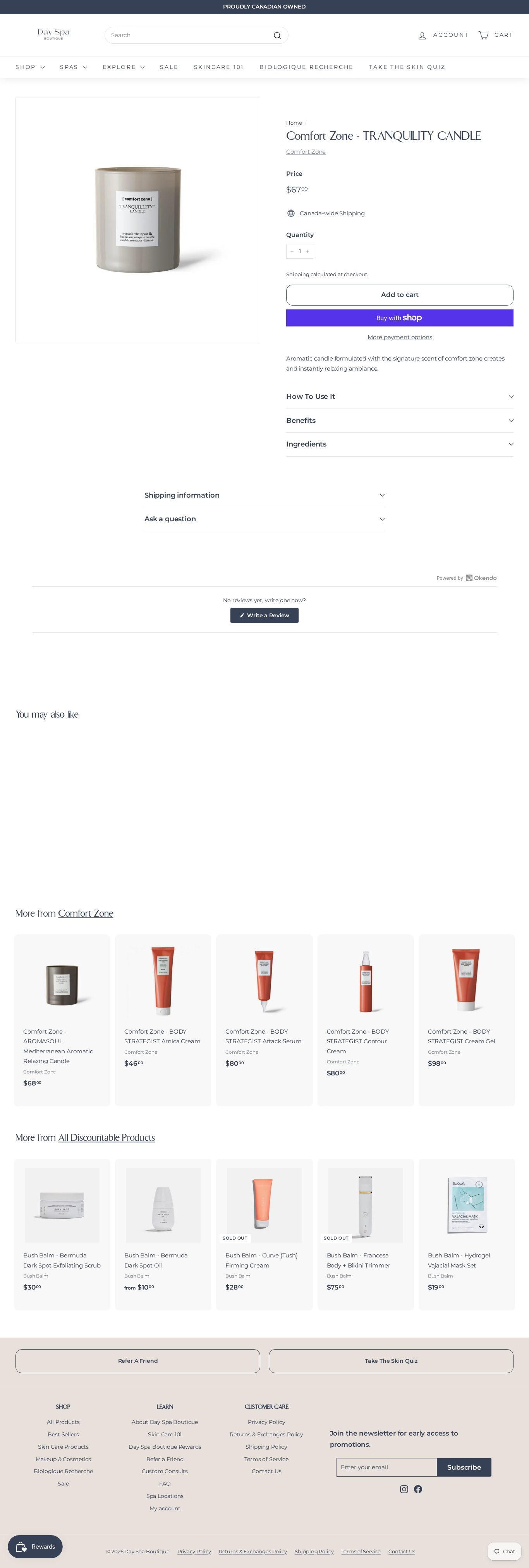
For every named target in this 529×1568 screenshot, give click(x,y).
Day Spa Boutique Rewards (165, 1446)
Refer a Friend (165, 1459)
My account (165, 1508)
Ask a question (170, 519)
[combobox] (197, 35)
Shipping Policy (266, 1446)
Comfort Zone (306, 151)
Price (294, 173)
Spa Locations (165, 1495)
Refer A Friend (138, 1360)
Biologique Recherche (306, 67)
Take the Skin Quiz (407, 67)
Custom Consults (165, 1471)
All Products (63, 1422)
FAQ (165, 1483)
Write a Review (272, 617)
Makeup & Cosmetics (63, 1459)
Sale (169, 67)
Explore (121, 67)
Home (294, 123)
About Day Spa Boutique (165, 1422)
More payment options (400, 337)
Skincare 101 (219, 67)
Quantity (300, 235)
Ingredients (306, 444)
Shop (27, 67)
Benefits (301, 420)
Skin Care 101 (165, 1434)
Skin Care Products (63, 1446)
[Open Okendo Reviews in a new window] (467, 578)
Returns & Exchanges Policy (266, 1434)
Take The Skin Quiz (391, 1360)
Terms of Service (266, 1459)
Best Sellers (63, 1434)
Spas (70, 67)
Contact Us (267, 1471)
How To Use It (310, 396)
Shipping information (181, 495)
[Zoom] (138, 220)
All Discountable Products (106, 1138)
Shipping (297, 274)
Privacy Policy (266, 1422)
